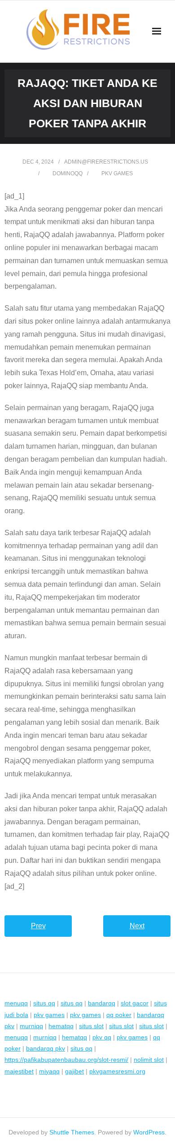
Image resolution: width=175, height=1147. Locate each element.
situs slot (91, 1026)
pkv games (117, 173)
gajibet (74, 1071)
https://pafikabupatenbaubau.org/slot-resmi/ (66, 1059)
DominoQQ (67, 173)
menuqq (16, 1003)
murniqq (31, 1026)
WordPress (149, 1132)
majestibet (19, 1071)
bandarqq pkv (45, 1048)
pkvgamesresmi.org (117, 1071)
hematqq (61, 1026)
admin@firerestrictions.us (106, 162)
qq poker (118, 1014)
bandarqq (101, 1003)
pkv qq (101, 1037)
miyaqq (49, 1071)
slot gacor (135, 1003)
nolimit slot (149, 1059)
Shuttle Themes (71, 1132)
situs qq (44, 1003)
